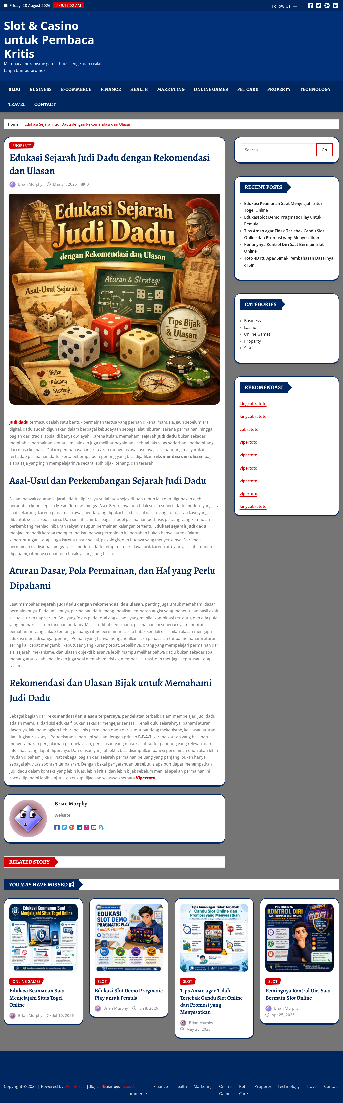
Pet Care (247, 89)
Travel (16, 104)
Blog (14, 89)
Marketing (171, 89)
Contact (45, 104)
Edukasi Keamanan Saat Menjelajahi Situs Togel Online (37, 998)
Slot (247, 348)
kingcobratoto (253, 403)
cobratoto (249, 429)
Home (13, 124)
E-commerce (76, 89)
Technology (315, 89)
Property (279, 89)
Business (41, 89)
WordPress (74, 1086)
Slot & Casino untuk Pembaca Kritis (49, 39)
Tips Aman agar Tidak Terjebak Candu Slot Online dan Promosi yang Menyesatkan (211, 1001)
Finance (111, 89)
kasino (250, 327)
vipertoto (248, 442)
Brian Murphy (30, 184)
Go (324, 150)
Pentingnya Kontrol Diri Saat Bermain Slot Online (298, 994)
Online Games (211, 89)
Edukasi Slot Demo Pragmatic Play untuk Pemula (129, 994)
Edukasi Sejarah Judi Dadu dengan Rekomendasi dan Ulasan (78, 124)
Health (139, 89)
